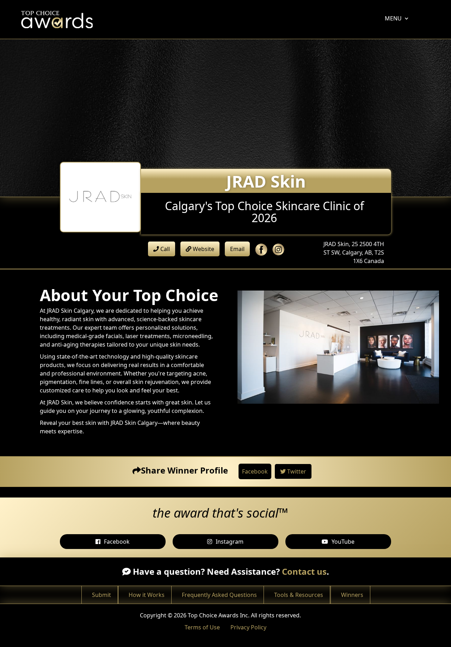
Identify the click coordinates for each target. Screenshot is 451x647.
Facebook (255, 471)
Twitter (296, 471)
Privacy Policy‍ (248, 627)
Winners (352, 595)
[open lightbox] (338, 347)
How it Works (147, 595)
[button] (393, 18)
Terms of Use (202, 627)
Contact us (304, 571)
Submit (101, 595)
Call (164, 249)
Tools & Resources (298, 595)
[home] (58, 19)
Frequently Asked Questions (219, 595)
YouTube (343, 541)
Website (202, 249)
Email (237, 249)
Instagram (229, 541)
